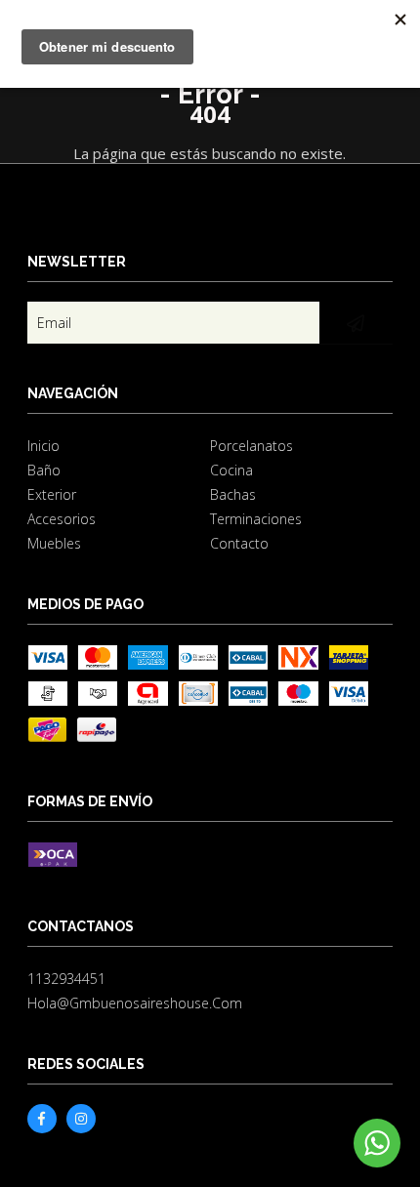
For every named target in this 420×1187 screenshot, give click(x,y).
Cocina (231, 470)
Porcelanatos (251, 445)
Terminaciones (256, 519)
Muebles (54, 543)
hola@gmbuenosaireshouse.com (134, 1003)
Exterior (51, 494)
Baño (44, 470)
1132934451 (66, 978)
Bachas (233, 494)
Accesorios (61, 519)
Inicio (43, 445)
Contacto (239, 543)
